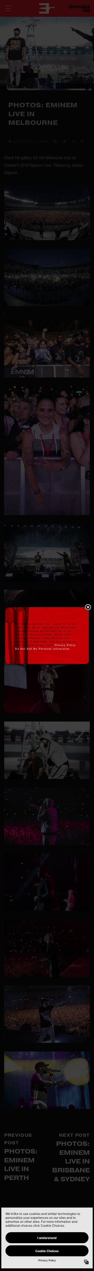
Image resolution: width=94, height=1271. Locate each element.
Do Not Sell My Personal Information (42, 649)
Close (88, 608)
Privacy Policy (65, 645)
